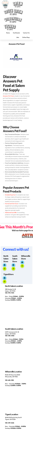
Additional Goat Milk (11, 212)
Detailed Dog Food (10, 195)
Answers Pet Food (8, 96)
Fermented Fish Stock (11, 203)
